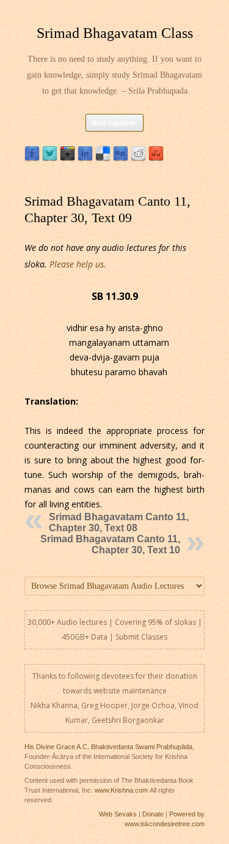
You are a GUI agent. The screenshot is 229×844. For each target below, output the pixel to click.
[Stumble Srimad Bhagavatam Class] (156, 158)
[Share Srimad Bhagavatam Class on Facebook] (32, 158)
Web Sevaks (118, 814)
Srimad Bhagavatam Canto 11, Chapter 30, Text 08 (119, 522)
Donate (153, 814)
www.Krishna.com (121, 790)
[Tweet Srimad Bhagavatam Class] (49, 158)
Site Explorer (114, 122)
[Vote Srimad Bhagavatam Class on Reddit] (138, 158)
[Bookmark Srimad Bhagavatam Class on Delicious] (103, 158)
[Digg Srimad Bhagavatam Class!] (120, 158)
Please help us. (77, 264)
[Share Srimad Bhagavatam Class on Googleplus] (67, 158)
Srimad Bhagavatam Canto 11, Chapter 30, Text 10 (110, 544)
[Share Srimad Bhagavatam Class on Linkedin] (85, 158)
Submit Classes (141, 637)
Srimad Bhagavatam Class (115, 33)
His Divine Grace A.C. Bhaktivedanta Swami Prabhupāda (108, 746)
